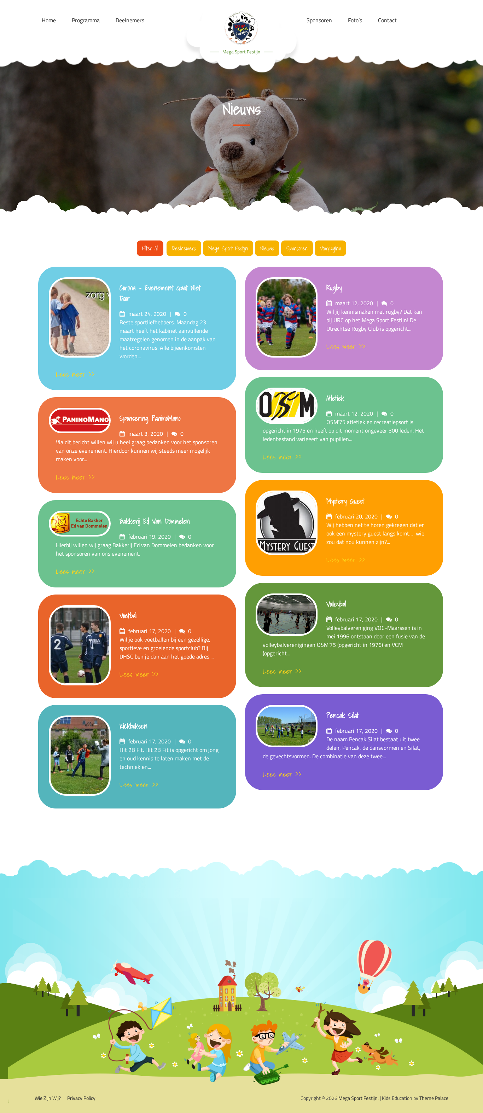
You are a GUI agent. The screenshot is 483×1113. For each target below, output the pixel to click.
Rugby (334, 288)
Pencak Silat (342, 715)
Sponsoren (297, 248)
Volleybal (336, 604)
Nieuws (267, 248)
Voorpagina (330, 248)
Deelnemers (184, 248)
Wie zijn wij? (48, 1098)
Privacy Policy (81, 1098)
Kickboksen (133, 726)
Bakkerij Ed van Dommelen (155, 521)
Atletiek (335, 398)
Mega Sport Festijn (241, 51)
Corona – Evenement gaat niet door (160, 293)
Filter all (150, 248)
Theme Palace (433, 1098)
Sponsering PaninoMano (150, 418)
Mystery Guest (345, 501)
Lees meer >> (75, 374)
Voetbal (128, 615)
